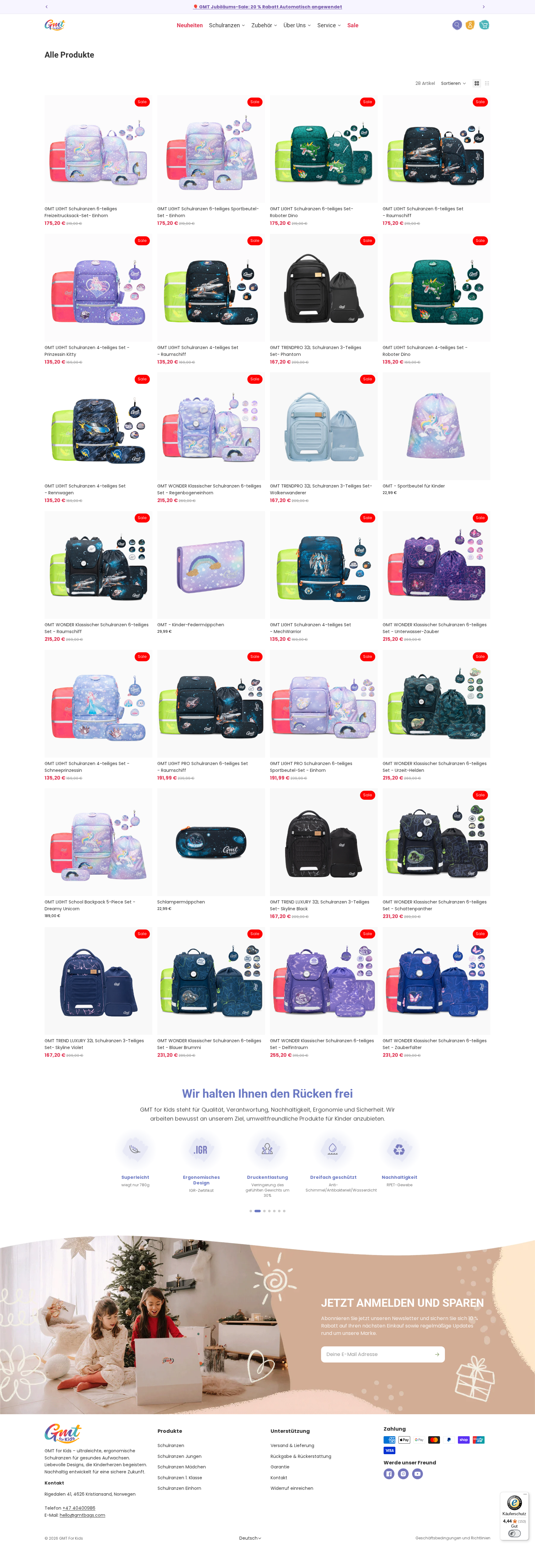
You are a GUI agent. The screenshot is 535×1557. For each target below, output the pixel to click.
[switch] (514, 1533)
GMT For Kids (71, 1538)
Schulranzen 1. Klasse (180, 1478)
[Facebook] (389, 1473)
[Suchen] (457, 25)
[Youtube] (417, 1473)
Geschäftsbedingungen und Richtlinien (452, 1538)
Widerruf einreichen (292, 1488)
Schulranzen (171, 1445)
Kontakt (279, 1478)
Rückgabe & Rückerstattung (301, 1456)
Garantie (280, 1467)
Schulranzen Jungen (180, 1456)
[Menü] (525, 1495)
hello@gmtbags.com (82, 1515)
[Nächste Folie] (483, 7)
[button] (453, 83)
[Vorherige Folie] (47, 7)
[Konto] (470, 25)
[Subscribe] (437, 1354)
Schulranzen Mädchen (182, 1467)
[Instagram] (403, 1473)
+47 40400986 (79, 1508)
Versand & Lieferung (292, 1445)
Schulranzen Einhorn (179, 1488)
